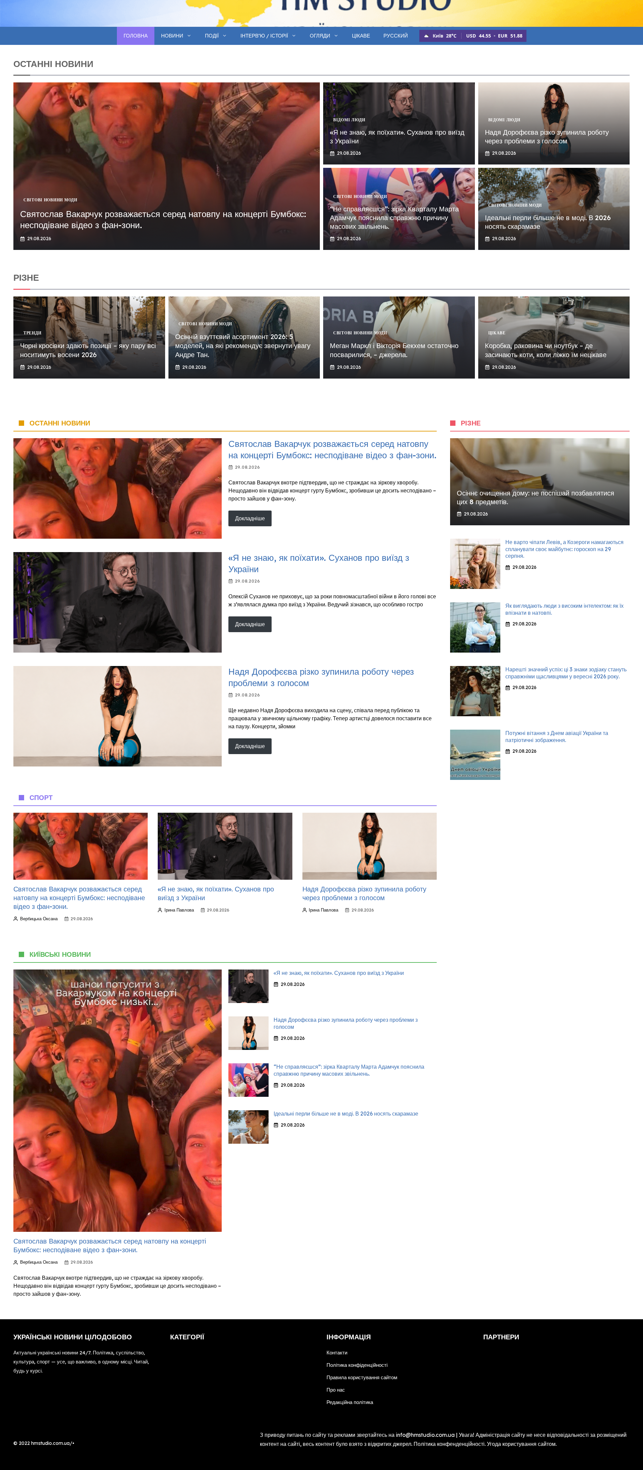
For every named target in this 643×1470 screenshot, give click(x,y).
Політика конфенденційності (449, 1444)
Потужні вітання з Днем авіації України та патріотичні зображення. (556, 736)
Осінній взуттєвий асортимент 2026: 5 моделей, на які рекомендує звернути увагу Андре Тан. (242, 345)
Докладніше (250, 518)
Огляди (320, 35)
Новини (172, 35)
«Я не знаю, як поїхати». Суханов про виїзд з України (339, 973)
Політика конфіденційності (357, 1365)
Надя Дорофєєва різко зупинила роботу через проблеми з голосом (547, 136)
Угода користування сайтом (521, 1444)
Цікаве (361, 35)
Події (212, 35)
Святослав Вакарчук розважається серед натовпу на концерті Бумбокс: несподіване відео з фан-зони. (332, 449)
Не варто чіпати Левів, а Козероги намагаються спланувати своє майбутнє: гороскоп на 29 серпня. (564, 549)
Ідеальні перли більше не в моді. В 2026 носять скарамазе (346, 1113)
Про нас (336, 1390)
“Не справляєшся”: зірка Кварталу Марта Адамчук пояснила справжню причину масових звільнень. (394, 217)
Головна (136, 35)
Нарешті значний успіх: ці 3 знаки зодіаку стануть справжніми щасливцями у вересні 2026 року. (566, 673)
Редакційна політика (350, 1402)
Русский (395, 35)
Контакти (337, 1352)
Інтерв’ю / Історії (264, 35)
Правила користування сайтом (362, 1377)
